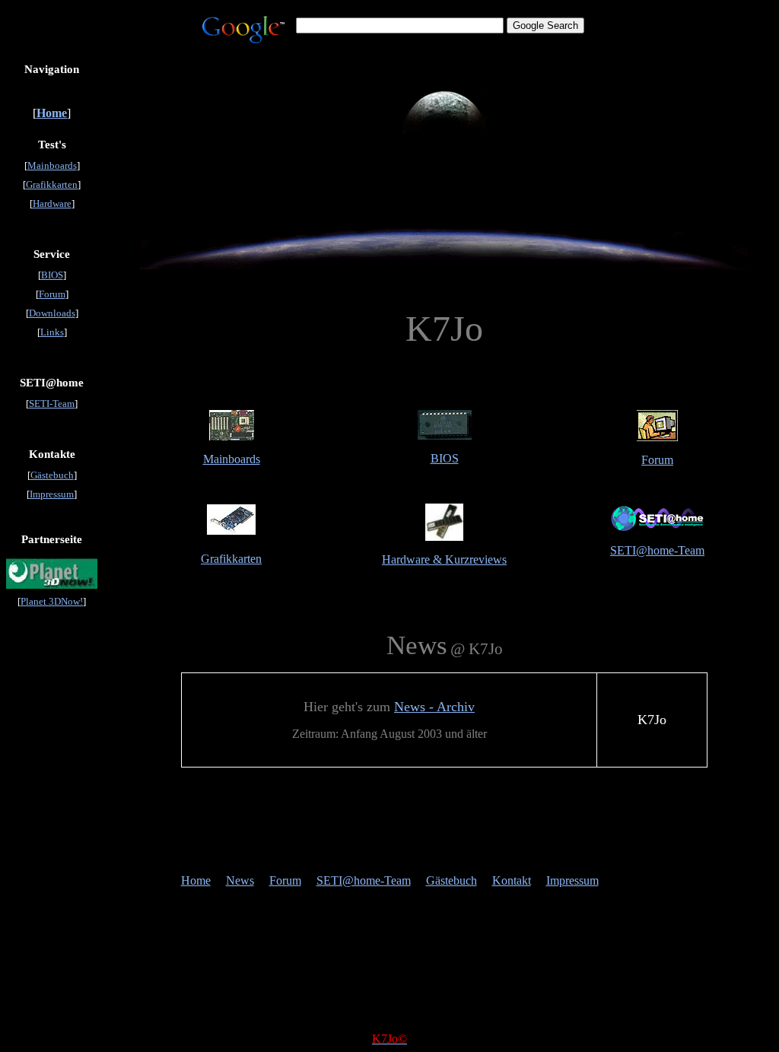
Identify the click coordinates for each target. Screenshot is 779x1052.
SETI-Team (52, 403)
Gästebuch (52, 475)
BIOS (52, 275)
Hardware (52, 203)
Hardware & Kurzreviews (444, 559)
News (240, 880)
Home (196, 880)
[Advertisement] (389, 827)
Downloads (52, 313)
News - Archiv (434, 706)
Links (52, 332)
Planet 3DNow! (52, 601)
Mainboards (52, 165)
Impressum (52, 494)
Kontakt (511, 880)
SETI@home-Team (657, 550)
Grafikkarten (52, 184)
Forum (52, 294)
